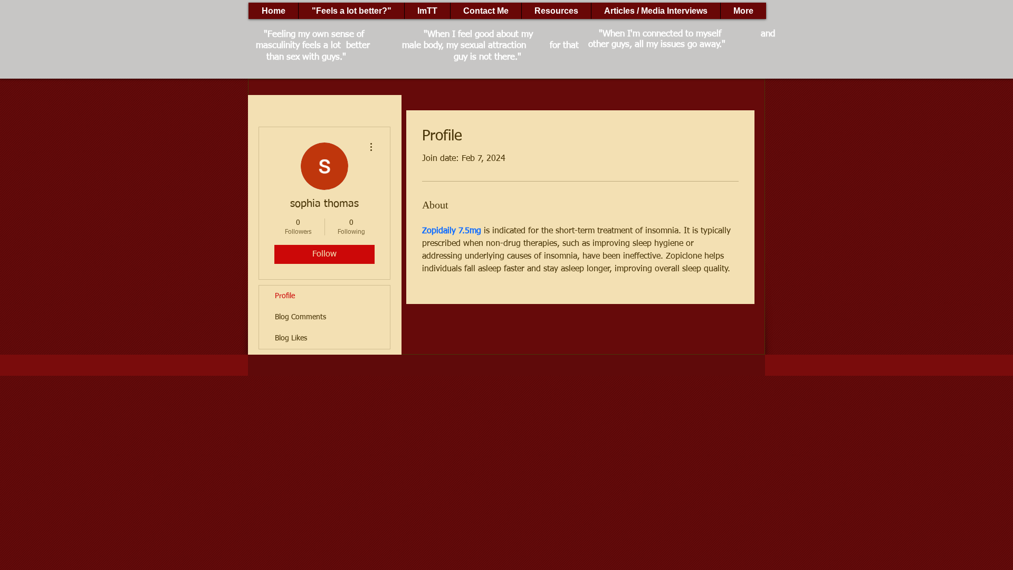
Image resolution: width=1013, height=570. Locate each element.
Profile (285, 296)
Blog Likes (291, 338)
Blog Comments (300, 317)
